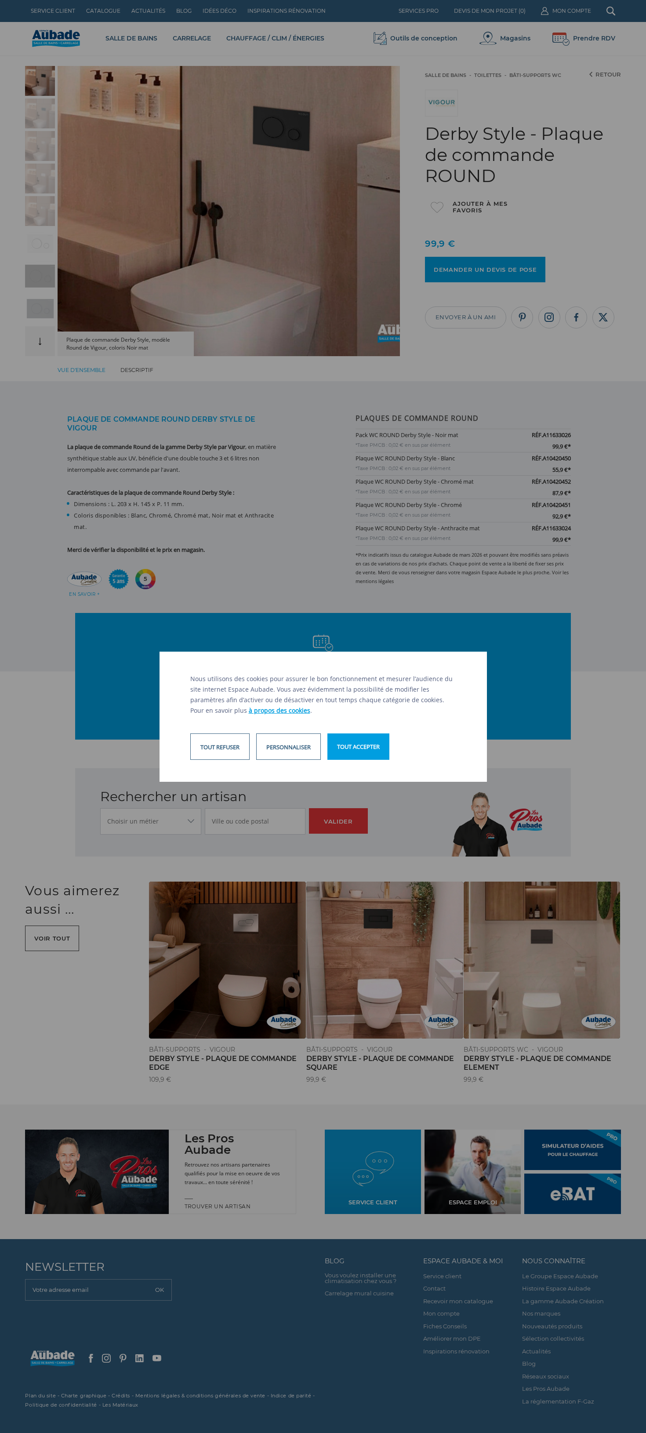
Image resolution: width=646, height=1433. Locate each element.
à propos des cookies (279, 710)
